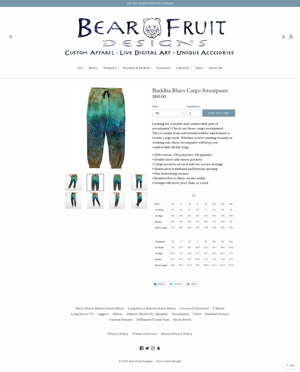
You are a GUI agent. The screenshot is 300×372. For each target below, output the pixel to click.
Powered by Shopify (168, 361)
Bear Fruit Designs (141, 361)
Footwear (165, 68)
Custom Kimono (121, 319)
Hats (200, 68)
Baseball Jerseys (217, 314)
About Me (216, 68)
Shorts (117, 314)
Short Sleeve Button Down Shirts (100, 308)
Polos (197, 314)
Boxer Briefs (182, 319)
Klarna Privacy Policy (176, 334)
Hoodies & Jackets (138, 68)
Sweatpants (180, 314)
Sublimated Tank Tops (153, 319)
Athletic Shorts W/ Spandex (147, 314)
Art (82, 68)
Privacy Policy (118, 334)
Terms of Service (144, 334)
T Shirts (218, 308)
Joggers (103, 314)
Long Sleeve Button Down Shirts (151, 308)
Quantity (193, 106)
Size (155, 106)
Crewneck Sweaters (194, 308)
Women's (112, 68)
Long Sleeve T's (82, 314)
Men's (94, 68)
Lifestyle (184, 68)
